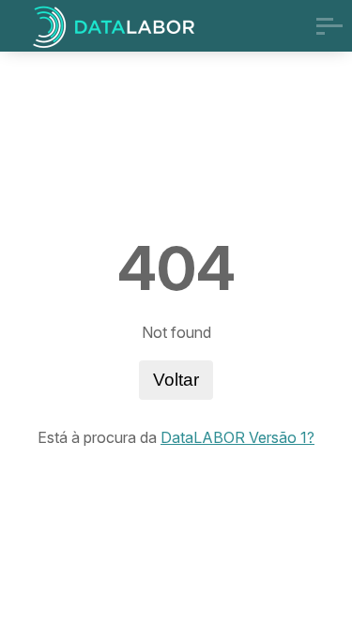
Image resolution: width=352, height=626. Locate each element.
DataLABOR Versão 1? (237, 437)
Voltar (176, 379)
